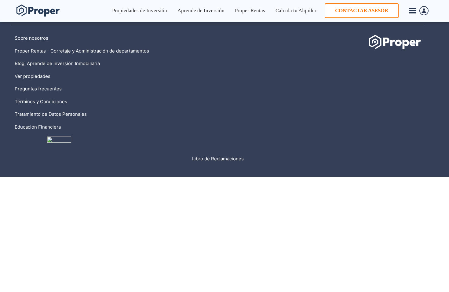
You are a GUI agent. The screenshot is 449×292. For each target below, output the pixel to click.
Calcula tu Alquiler (296, 10)
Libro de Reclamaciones (218, 159)
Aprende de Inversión (200, 10)
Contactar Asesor (361, 10)
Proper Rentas (250, 10)
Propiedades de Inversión (139, 10)
